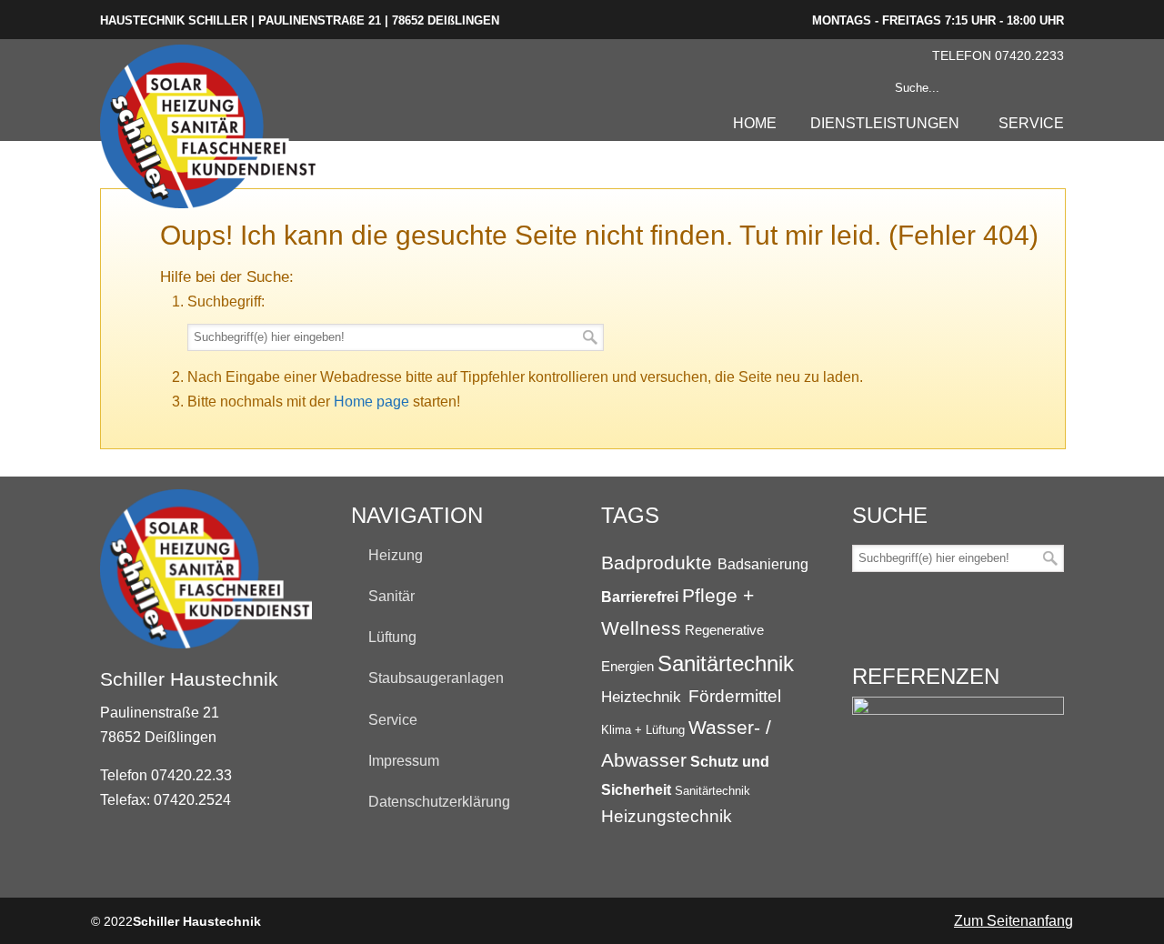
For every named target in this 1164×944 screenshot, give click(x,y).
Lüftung (392, 637)
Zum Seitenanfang (1013, 921)
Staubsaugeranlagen (436, 678)
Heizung (395, 555)
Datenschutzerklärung (439, 801)
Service (392, 720)
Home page (371, 401)
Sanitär (391, 596)
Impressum (403, 760)
